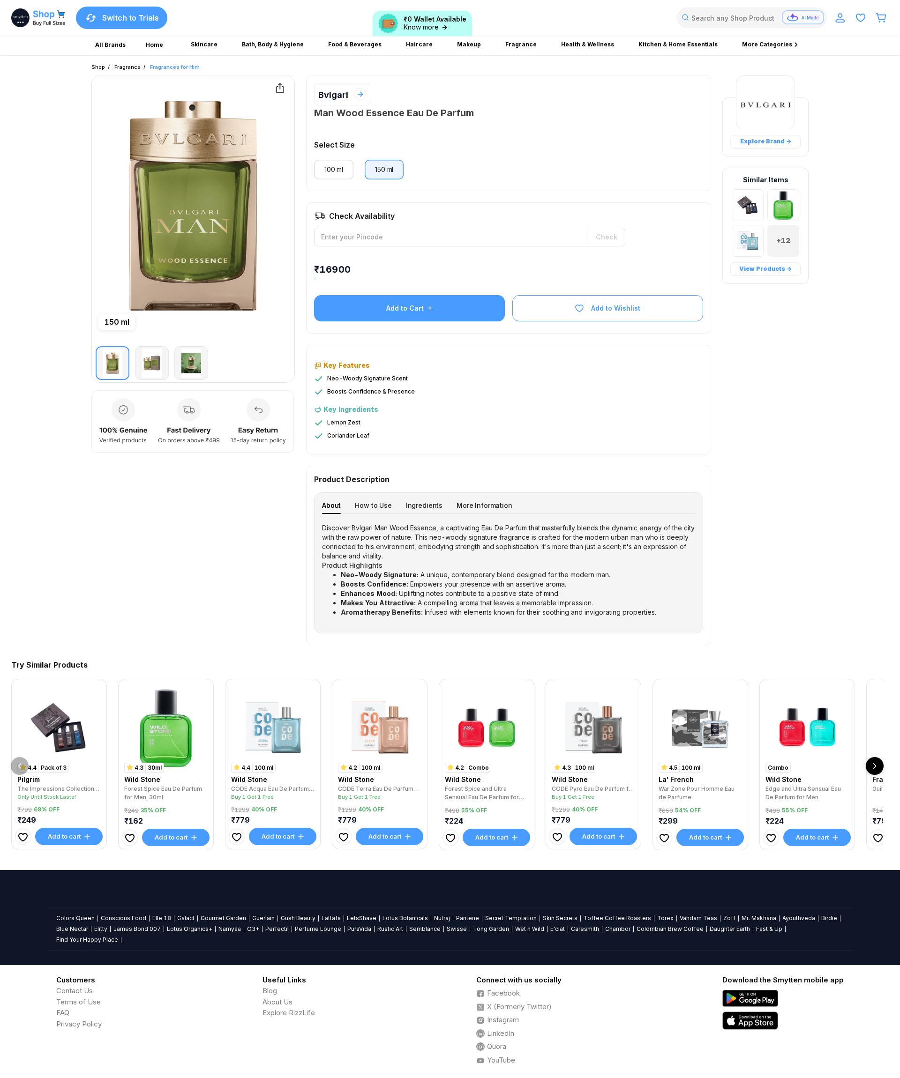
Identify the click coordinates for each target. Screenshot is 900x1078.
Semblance (425, 928)
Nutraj (442, 918)
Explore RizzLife (288, 1012)
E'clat (557, 928)
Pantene (467, 918)
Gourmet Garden (223, 918)
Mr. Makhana (759, 918)
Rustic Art (390, 928)
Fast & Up (769, 928)
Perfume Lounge (318, 928)
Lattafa (331, 918)
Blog (269, 990)
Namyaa (229, 928)
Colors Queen (75, 918)
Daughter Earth (730, 928)
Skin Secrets (560, 918)
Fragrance (127, 67)
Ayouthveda (798, 918)
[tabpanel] (508, 570)
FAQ (62, 1012)
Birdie (829, 918)
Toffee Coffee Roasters (617, 918)
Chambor (617, 928)
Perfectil (277, 928)
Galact (186, 918)
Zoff (729, 918)
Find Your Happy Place (87, 939)
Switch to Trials (130, 17)
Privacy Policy (79, 1023)
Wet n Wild (529, 928)
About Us (277, 1001)
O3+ (253, 928)
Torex (665, 918)
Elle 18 (161, 918)
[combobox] (752, 17)
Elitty (100, 928)
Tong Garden (491, 928)
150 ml (384, 169)
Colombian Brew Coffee (670, 928)
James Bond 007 (137, 928)
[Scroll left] (19, 766)
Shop (98, 67)
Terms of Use (78, 1001)
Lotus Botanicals (405, 918)
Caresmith (585, 928)
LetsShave (361, 918)
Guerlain (263, 918)
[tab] (331, 505)
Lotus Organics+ (189, 928)
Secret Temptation (511, 918)
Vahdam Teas (698, 918)
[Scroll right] (874, 766)
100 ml (333, 169)
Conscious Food (123, 918)
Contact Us (74, 990)
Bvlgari (333, 95)
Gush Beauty (298, 918)
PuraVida (359, 928)
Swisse (457, 928)
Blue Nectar (72, 928)
